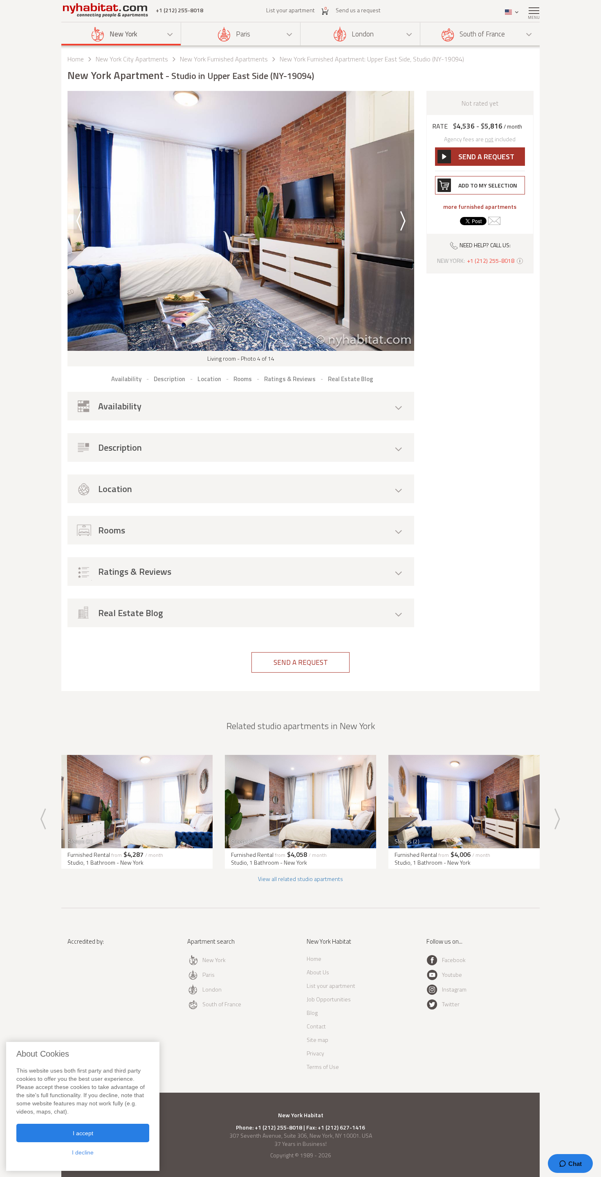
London (363, 34)
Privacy (315, 1053)
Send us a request (358, 10)
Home (75, 59)
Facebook (454, 960)
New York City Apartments (132, 59)
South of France (482, 34)
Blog (312, 1012)
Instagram (454, 989)
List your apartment (290, 10)
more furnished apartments (479, 207)
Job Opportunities (329, 999)
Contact (316, 1026)
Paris (243, 34)
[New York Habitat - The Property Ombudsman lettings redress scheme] (94, 975)
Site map (317, 1039)
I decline (83, 1152)
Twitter (451, 1004)
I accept (83, 1133)
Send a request (301, 662)
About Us (318, 972)
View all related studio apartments (300, 878)
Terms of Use (323, 1066)
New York (123, 34)
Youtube (452, 974)
